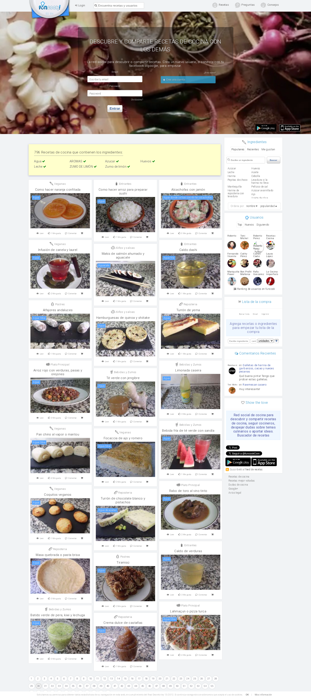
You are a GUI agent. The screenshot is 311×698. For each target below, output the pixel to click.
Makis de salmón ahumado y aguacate (123, 255)
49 (170, 686)
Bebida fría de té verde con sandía (188, 430)
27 (208, 678)
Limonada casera (188, 370)
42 (122, 686)
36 (80, 686)
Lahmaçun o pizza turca (188, 611)
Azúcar (232, 168)
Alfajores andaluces (58, 310)
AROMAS (76, 161)
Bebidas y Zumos (190, 364)
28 (215, 678)
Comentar (72, 233)
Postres (59, 304)
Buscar (273, 160)
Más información (263, 695)
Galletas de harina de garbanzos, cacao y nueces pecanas (256, 368)
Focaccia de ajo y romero (123, 438)
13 (111, 678)
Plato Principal (59, 364)
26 (201, 678)
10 (90, 678)
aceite (254, 172)
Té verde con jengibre (123, 378)
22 (174, 678)
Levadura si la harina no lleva (259, 181)
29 (31, 686)
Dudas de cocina (238, 484)
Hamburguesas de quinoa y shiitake (123, 318)
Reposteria (190, 304)
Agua (38, 161)
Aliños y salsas (125, 247)
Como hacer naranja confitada (58, 190)
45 (142, 686)
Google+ (233, 488)
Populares (238, 149)
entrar (115, 109)
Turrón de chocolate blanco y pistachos (123, 500)
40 (108, 686)
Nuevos (249, 224)
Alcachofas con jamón (188, 190)
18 (146, 678)
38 (94, 686)
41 (115, 686)
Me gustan (268, 149)
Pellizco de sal (259, 186)
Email (255, 314)
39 (101, 686)
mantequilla (235, 186)
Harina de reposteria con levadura (236, 193)
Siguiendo (262, 224)
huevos (255, 168)
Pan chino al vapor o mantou (57, 434)
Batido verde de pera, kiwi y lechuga (57, 615)
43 (128, 686)
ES (47, 13)
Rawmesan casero (254, 384)
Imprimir (265, 314)
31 (45, 686)
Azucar (110, 161)
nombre (250, 206)
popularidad (267, 206)
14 (118, 678)
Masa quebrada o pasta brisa (58, 555)
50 (177, 686)
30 (38, 686)
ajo (253, 194)
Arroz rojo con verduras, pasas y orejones (57, 372)
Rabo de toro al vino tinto (188, 491)
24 (187, 678)
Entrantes (124, 183)
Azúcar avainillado (262, 190)
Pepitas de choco (237, 179)
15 (125, 678)
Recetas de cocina (50, 10)
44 (135, 686)
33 (59, 686)
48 (163, 686)
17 (139, 678)
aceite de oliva (259, 198)
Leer (42, 233)
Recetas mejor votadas (241, 480)
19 (153, 678)
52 (191, 686)
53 (198, 686)
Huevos (146, 161)
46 (149, 686)
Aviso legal (234, 492)
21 (167, 678)
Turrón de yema (188, 310)
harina (231, 176)
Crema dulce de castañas (122, 623)
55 (212, 686)
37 (87, 686)
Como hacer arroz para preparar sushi (123, 191)
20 (160, 678)
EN (52, 13)
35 (73, 686)
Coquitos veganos (57, 495)
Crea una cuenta (175, 79)
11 (97, 678)
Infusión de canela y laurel (57, 250)
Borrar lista (244, 314)
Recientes (253, 149)
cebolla (255, 176)
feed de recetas (254, 469)
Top (240, 224)
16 (132, 678)
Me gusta (56, 233)
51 (184, 686)
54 (205, 686)
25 (194, 678)
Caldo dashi (188, 250)
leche (231, 172)
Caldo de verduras (188, 551)
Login (81, 5)
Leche (38, 166)
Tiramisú (123, 562)
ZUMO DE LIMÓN (82, 166)
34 (66, 686)
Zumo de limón (116, 166)
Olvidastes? (137, 100)
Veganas (60, 183)
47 (156, 686)
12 (104, 678)
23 (181, 678)
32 (52, 686)
